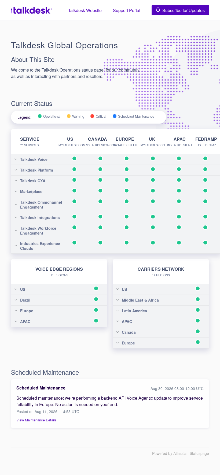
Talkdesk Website (85, 10)
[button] (180, 10)
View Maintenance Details (36, 419)
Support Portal (126, 10)
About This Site (32, 59)
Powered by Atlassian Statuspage (180, 453)
